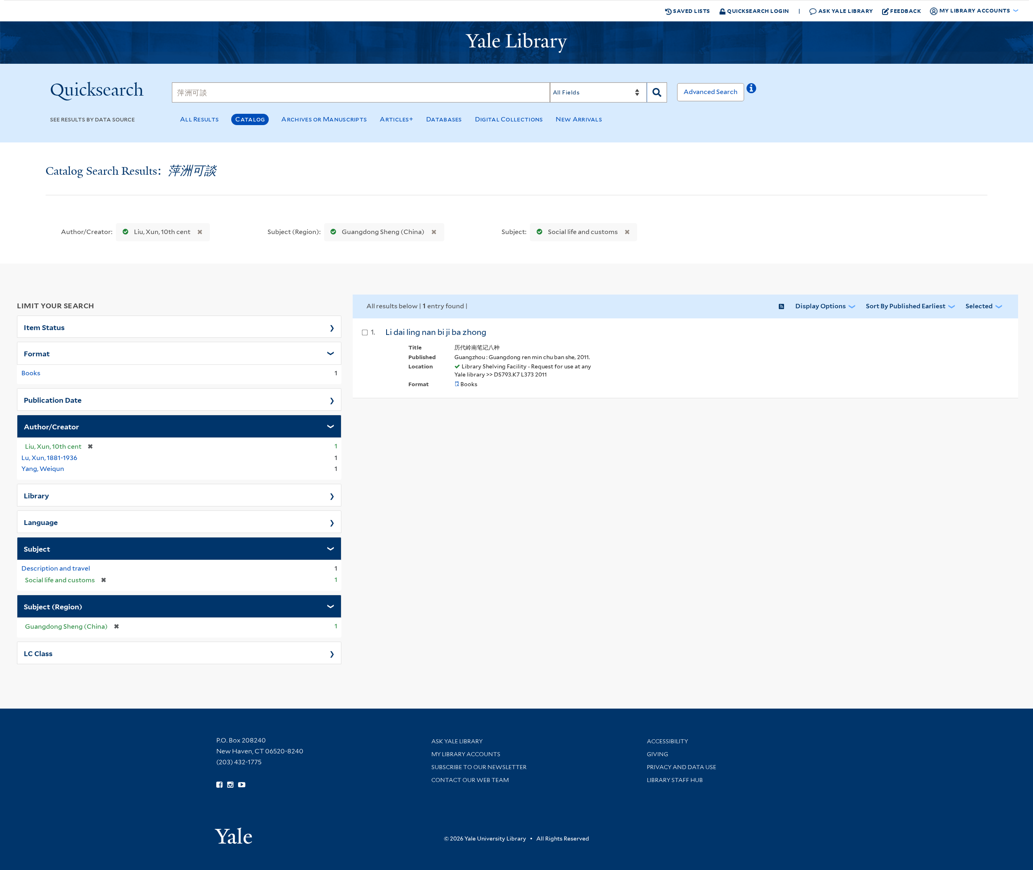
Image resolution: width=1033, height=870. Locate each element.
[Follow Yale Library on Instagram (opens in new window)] (230, 784)
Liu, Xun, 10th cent (162, 232)
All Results (199, 119)
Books (30, 373)
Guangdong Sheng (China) (383, 232)
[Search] (657, 92)
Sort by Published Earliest (905, 306)
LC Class (38, 653)
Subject (37, 548)
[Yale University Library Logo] (516, 43)
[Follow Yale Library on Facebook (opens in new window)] (219, 784)
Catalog (250, 119)
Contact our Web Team (470, 780)
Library (36, 495)
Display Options (820, 306)
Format (37, 353)
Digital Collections (509, 119)
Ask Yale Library (845, 11)
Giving (657, 754)
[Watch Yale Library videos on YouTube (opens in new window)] (241, 784)
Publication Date (53, 399)
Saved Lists (691, 11)
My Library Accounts (465, 754)
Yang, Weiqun (42, 469)
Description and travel (55, 568)
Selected (979, 306)
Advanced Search (711, 92)
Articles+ (396, 119)
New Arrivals (579, 119)
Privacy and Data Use (681, 767)
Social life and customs (583, 232)
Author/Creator (51, 426)
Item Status (44, 327)
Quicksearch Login (757, 11)
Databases (444, 119)
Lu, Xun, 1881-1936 (49, 458)
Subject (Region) (53, 606)
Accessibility (667, 741)
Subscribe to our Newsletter (479, 767)
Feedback (905, 11)
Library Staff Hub (675, 780)
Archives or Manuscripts (324, 119)
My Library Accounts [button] (975, 10)
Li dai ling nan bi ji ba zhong (435, 332)
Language (41, 522)
